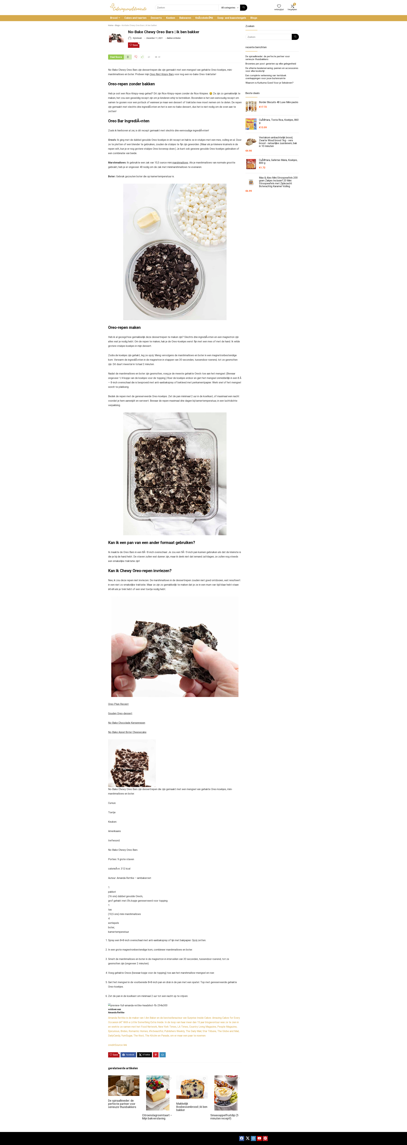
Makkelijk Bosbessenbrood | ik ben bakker (191, 1107)
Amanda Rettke (116, 1012)
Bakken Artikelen (174, 38)
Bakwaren (185, 17)
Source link (121, 1044)
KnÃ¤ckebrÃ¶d (204, 17)
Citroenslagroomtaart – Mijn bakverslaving (157, 1117)
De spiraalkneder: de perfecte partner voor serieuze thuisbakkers (122, 1104)
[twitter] (247, 1138)
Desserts (156, 17)
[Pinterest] (265, 1138)
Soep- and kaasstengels (231, 17)
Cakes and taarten (135, 17)
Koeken (170, 17)
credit (111, 1044)
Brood (113, 17)
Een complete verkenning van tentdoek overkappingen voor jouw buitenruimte (265, 77)
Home (110, 25)
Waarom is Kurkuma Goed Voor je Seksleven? (269, 82)
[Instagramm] (253, 1138)
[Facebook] (241, 1138)
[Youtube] (259, 1138)
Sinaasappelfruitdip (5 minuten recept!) (224, 1117)
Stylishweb (137, 38)
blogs (117, 25)
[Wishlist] (279, 6)
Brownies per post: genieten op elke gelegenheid (270, 63)
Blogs (253, 17)
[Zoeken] (243, 8)
